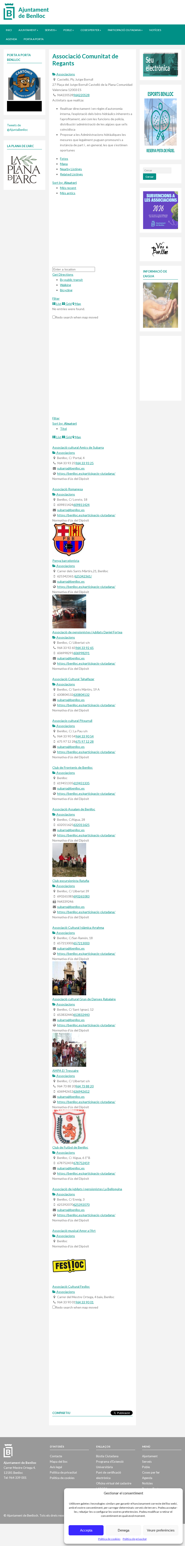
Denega (123, 1530)
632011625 (81, 825)
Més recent (68, 188)
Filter (56, 298)
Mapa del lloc (58, 1461)
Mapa (64, 164)
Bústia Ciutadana (107, 1456)
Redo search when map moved (76, 317)
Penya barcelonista (65, 560)
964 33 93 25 (84, 463)
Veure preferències (161, 1530)
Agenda (11, 39)
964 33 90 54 (84, 736)
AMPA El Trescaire (65, 1070)
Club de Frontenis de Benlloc (72, 767)
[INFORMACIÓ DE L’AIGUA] (160, 304)
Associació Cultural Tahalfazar (73, 679)
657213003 (81, 943)
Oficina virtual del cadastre (113, 1483)
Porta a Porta (34, 39)
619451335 (81, 783)
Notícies (155, 30)
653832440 (81, 1015)
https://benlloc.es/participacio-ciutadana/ (86, 473)
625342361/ (83, 576)
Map (77, 304)
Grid (68, 304)
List (58, 304)
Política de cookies (109, 1539)
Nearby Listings (71, 169)
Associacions (65, 74)
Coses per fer (91, 30)
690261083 (81, 896)
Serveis (51, 30)
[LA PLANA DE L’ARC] (24, 169)
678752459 (81, 1163)
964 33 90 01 (84, 1302)
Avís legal (56, 1467)
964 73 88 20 (84, 1086)
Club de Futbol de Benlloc (70, 1147)
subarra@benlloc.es (71, 468)
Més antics (67, 193)
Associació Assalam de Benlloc (73, 809)
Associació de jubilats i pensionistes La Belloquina (87, 1189)
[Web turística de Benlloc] (160, 249)
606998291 (81, 653)
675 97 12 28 (84, 741)
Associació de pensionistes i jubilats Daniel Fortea (87, 632)
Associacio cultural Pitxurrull (72, 721)
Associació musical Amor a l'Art (74, 1230)
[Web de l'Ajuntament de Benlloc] (26, 11)
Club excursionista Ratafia (70, 881)
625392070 (81, 1204)
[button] (11, 88)
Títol (63, 429)
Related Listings (71, 174)
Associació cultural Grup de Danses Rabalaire (84, 999)
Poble (68, 30)
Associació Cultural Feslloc (71, 1286)
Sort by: (64, 182)
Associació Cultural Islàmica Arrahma (78, 927)
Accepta (86, 1530)
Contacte (56, 1456)
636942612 (81, 1091)
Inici (9, 30)
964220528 (81, 95)
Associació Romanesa (67, 489)
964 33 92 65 (84, 648)
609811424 (81, 505)
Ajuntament (28, 30)
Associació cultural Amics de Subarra (78, 447)
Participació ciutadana (125, 30)
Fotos (64, 158)
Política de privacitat (135, 1539)
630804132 (81, 694)
